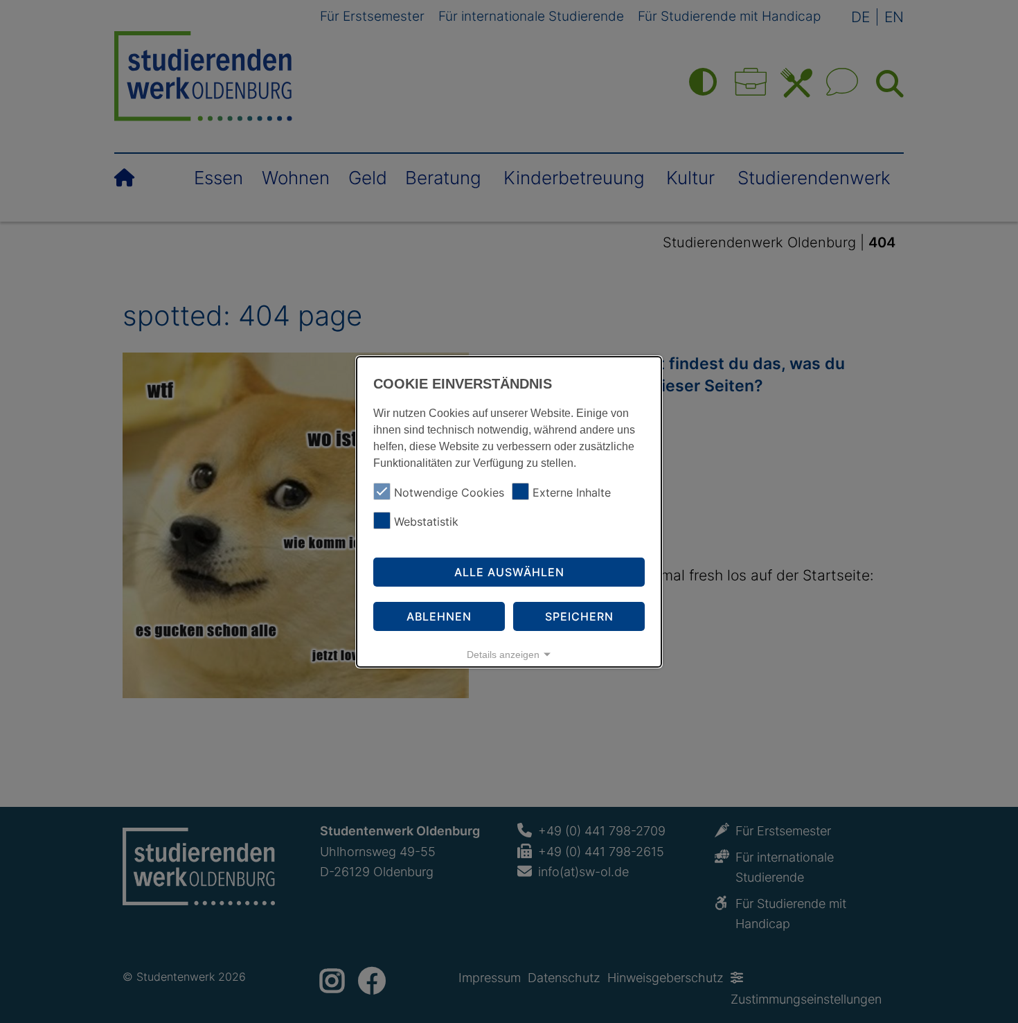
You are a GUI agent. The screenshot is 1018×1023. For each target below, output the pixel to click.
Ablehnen (439, 616)
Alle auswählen (509, 572)
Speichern (579, 616)
